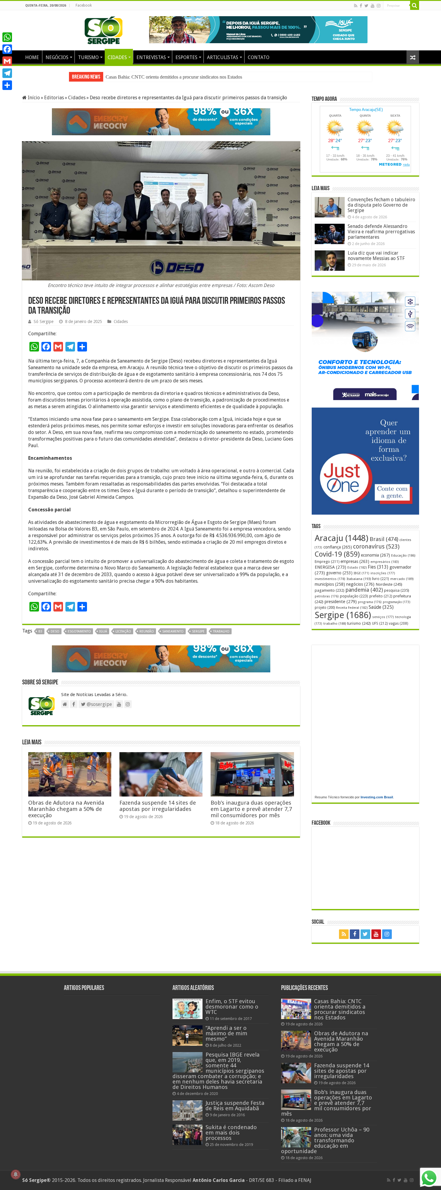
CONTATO (258, 57)
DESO (55, 631)
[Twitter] (366, 5)
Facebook (84, 5)
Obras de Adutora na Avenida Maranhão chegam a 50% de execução (66, 809)
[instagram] (378, 5)
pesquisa (396, 590)
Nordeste (389, 584)
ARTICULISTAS (222, 57)
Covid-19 (337, 554)
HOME (32, 57)
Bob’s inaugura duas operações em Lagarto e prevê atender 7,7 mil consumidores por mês (251, 809)
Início (33, 97)
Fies (378, 567)
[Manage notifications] (15, 1174)
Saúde (381, 607)
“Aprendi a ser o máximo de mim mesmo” (226, 1033)
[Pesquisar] (414, 5)
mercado (401, 579)
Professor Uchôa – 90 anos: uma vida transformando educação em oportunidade (325, 1140)
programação (396, 602)
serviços (383, 617)
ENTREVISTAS (151, 57)
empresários (384, 562)
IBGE (361, 573)
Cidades (77, 97)
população (354, 596)
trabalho (221, 631)
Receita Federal (352, 608)
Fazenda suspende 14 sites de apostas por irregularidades (157, 806)
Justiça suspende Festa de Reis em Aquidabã (235, 1105)
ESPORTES (186, 57)
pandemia (364, 590)
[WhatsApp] (7, 37)
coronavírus (376, 546)
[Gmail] (7, 61)
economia (375, 555)
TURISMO (88, 57)
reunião (147, 631)
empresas (354, 561)
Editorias (54, 97)
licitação (123, 631)
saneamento (173, 631)
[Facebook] (361, 5)
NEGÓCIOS (57, 57)
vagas (398, 623)
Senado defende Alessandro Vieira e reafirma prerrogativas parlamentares (381, 231)
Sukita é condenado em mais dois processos (231, 1132)
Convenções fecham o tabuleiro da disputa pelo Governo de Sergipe (381, 205)
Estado (357, 568)
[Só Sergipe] (104, 29)
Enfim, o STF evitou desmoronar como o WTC (232, 1006)
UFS (380, 623)
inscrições (382, 573)
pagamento (329, 590)
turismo (359, 623)
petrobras (327, 596)
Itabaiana (358, 579)
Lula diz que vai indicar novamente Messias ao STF (376, 255)
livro (380, 578)
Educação (403, 556)
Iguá (103, 631)
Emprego (327, 561)
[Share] (7, 85)
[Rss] (355, 5)
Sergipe (198, 631)
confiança (337, 547)
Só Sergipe (43, 321)
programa (370, 602)
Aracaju (341, 538)
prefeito (380, 596)
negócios (360, 584)
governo (339, 572)
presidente (341, 601)
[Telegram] (7, 73)
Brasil (384, 539)
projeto (325, 607)
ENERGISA (330, 567)
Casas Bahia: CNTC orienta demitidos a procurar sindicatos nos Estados (174, 76)
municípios (330, 584)
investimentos (330, 579)
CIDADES (117, 57)
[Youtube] (372, 5)
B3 (40, 631)
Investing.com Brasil (377, 797)
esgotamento (79, 631)
